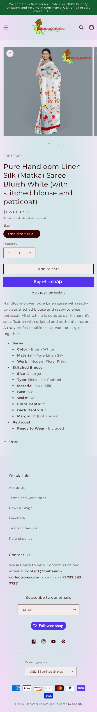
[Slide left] (39, 144)
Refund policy (20, 539)
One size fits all (22, 234)
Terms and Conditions (27, 498)
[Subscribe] (74, 609)
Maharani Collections (39, 703)
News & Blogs (20, 508)
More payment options (48, 292)
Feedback (17, 518)
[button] (6, 27)
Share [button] (13, 442)
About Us (17, 488)
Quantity (10, 244)
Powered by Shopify (69, 703)
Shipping (9, 218)
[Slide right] (58, 144)
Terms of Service (23, 528)
